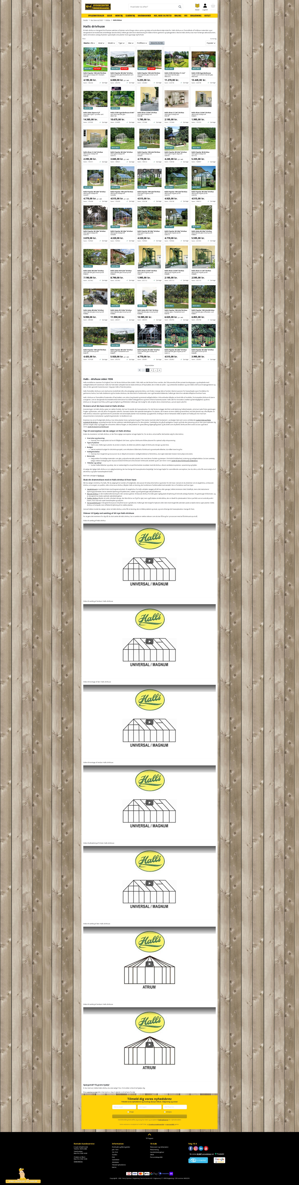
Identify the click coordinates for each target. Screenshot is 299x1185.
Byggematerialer (96, 15)
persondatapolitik (25, 1175)
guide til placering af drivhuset (98, 427)
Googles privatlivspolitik (156, 1124)
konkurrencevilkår (37, 1175)
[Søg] (180, 7)
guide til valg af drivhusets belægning (184, 461)
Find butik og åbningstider (121, 1147)
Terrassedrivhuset (93, 503)
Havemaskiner (144, 15)
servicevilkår (170, 1124)
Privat (131, 1112)
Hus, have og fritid (163, 15)
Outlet (207, 15)
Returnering (154, 1149)
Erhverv (169, 1112)
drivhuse (101, 476)
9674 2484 (83, 1149)
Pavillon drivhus (92, 498)
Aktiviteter (115, 1162)
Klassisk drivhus (92, 494)
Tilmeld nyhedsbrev (119, 1165)
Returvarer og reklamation (159, 1147)
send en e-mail (92, 1092)
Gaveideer (115, 1160)
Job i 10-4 (115, 1149)
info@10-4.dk (83, 1147)
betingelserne (163, 1120)
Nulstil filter (157, 43)
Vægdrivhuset (92, 489)
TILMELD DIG (24, 1167)
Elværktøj (130, 15)
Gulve (109, 15)
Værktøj (119, 15)
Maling (177, 15)
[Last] (159, 370)
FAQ (113, 1157)
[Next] (155, 370)
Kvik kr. (114, 1167)
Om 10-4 (115, 1152)
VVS (185, 15)
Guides (114, 1155)
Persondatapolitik (156, 1157)
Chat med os (78, 1161)
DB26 (152, 1155)
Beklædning (195, 15)
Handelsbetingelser (157, 1152)
